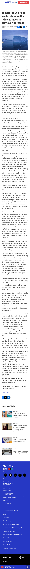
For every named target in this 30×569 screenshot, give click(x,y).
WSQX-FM (10, 496)
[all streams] (28, 567)
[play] (2, 567)
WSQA (23, 496)
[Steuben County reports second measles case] (7, 440)
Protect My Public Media (9, 531)
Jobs (4, 514)
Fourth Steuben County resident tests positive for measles (20, 415)
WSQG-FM (15, 496)
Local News (15, 411)
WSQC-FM (5, 497)
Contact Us (6, 517)
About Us (5, 500)
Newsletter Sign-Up (8, 544)
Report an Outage (7, 541)
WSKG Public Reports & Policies (11, 524)
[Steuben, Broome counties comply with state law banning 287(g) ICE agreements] (7, 426)
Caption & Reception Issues (10, 538)
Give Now (24, 2)
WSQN (9, 497)
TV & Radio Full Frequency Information (12, 534)
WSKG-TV (14, 497)
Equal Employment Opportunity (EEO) (12, 527)
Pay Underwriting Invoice (9, 548)
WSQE (19, 496)
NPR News (6, 392)
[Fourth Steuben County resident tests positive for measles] (7, 414)
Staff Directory (7, 521)
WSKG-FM (5, 496)
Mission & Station (7, 504)
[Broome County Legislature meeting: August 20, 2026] (7, 451)
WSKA (18, 497)
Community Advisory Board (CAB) (11, 510)
